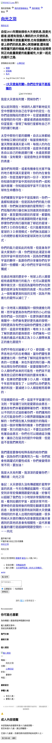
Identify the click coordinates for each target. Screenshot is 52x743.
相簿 (8, 68)
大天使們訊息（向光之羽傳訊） (29, 568)
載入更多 (5, 577)
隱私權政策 (43, 706)
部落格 (9, 71)
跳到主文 (5, 26)
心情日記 (21, 63)
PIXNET (11, 706)
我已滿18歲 (6, 738)
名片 (8, 74)
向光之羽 (8, 19)
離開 (13, 738)
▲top (3, 572)
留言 (24, 558)
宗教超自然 (21, 565)
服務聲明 (26, 709)
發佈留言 (5, 592)
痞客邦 (18, 558)
